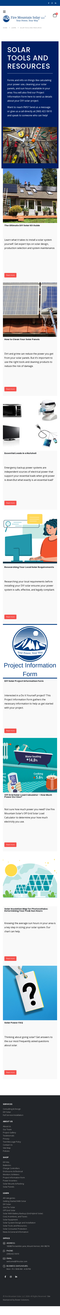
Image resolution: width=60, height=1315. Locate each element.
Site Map (7, 1148)
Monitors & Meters (11, 1174)
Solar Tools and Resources (15, 1225)
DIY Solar (7, 1112)
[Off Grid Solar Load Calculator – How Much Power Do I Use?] (30, 765)
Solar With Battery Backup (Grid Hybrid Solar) (23, 1213)
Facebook (5, 1277)
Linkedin (16, 1277)
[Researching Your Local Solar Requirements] (30, 537)
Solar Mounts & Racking (13, 1183)
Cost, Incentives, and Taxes (15, 1216)
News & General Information (15, 1232)
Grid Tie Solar (9, 1207)
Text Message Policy (12, 1141)
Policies (6, 1151)
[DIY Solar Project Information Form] (30, 651)
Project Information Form (14, 1177)
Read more (10, 275)
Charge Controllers (11, 1168)
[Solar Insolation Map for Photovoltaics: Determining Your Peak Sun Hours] (30, 879)
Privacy (6, 1138)
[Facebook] (48, 3)
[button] (5, 11)
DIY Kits (6, 1162)
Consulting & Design (12, 1109)
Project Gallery (9, 1132)
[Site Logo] (24, 18)
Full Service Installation (13, 1115)
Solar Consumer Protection (15, 1228)
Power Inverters (10, 1180)
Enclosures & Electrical (13, 1171)
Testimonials (8, 1135)
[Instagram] (52, 3)
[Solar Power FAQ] (30, 993)
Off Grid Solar (9, 1210)
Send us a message (40, 107)
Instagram (11, 1277)
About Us (7, 1126)
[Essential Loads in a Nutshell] (30, 423)
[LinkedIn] (55, 3)
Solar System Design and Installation (19, 1222)
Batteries (7, 1165)
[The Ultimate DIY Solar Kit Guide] (30, 195)
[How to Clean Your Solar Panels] (30, 309)
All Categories (9, 1198)
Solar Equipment (10, 1219)
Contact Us (8, 1144)
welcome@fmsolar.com (17, 1261)
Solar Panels (8, 1186)
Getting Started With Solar (14, 1201)
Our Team (7, 1129)
